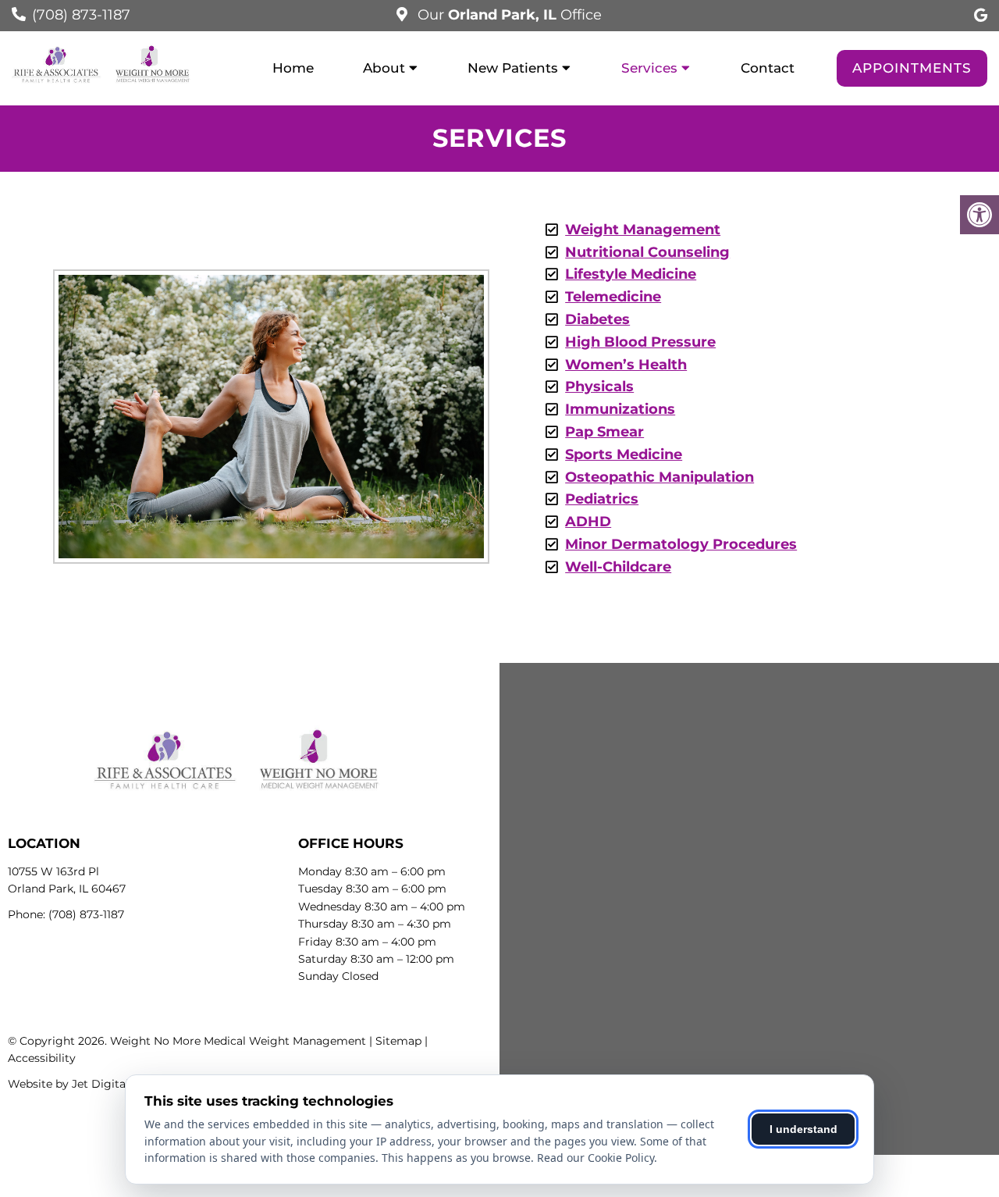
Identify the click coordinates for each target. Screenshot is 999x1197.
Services (649, 68)
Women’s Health (626, 364)
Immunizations (620, 409)
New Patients (513, 68)
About (384, 68)
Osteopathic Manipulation (659, 477)
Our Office (508, 14)
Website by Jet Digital (68, 1084)
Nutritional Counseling (647, 252)
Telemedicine (613, 296)
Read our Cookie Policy (595, 1157)
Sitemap (398, 1041)
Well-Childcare (618, 566)
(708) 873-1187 (81, 14)
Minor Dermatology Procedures (681, 544)
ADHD (588, 521)
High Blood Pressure (640, 342)
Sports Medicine (623, 454)
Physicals (599, 386)
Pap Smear (604, 431)
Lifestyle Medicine (630, 274)
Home (293, 68)
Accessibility (42, 1058)
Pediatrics (601, 499)
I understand (803, 1129)
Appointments (912, 68)
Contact (768, 68)
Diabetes (597, 319)
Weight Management (642, 229)
